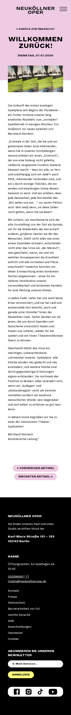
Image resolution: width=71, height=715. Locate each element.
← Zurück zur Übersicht (35, 29)
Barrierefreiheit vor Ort (24, 608)
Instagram (29, 692)
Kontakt (13, 590)
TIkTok (40, 692)
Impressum (15, 632)
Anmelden (21, 674)
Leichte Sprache (19, 614)
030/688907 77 (18, 576)
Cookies (13, 638)
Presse (12, 596)
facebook (17, 692)
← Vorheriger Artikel (37, 468)
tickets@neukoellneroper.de (27, 581)
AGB (11, 620)
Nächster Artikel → (38, 476)
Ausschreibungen (19, 626)
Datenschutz (16, 602)
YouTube (53, 692)
